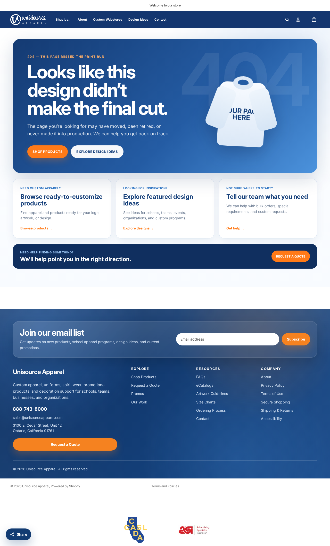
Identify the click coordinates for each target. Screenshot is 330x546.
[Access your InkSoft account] (298, 19)
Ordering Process (211, 410)
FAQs (200, 377)
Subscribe (296, 339)
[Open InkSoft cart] (314, 19)
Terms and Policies (165, 486)
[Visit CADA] (136, 530)
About (266, 377)
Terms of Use (272, 393)
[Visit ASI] (194, 530)
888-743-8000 (30, 409)
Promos (137, 393)
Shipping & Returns (277, 410)
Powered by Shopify (65, 486)
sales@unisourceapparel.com (37, 417)
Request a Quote (290, 256)
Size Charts (206, 402)
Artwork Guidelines (212, 393)
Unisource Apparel (35, 486)
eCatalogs (204, 385)
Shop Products (47, 152)
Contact (203, 418)
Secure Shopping (275, 402)
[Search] (287, 19)
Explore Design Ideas (97, 152)
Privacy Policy (273, 385)
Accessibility (271, 418)
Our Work (139, 402)
